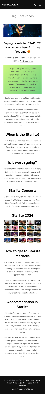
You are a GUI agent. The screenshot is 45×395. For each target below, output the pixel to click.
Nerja (23, 58)
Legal (9, 383)
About (38, 380)
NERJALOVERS (10, 4)
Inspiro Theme (17, 389)
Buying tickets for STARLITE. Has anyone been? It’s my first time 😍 (22, 47)
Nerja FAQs (17, 383)
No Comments (26, 61)
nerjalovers (13, 58)
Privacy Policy (28, 380)
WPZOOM (29, 389)
